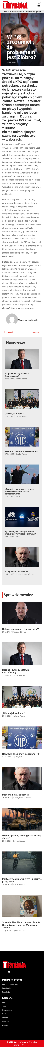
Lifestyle (5, 1021)
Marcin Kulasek (28, 320)
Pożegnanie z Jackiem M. (16, 571)
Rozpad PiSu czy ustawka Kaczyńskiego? (17, 374)
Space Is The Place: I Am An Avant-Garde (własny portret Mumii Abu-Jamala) (21, 925)
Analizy (5, 1025)
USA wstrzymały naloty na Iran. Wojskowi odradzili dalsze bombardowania (19, 491)
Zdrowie (23, 632)
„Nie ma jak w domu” (14, 413)
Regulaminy (6, 988)
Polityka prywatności (10, 984)
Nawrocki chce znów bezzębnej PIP (21, 451)
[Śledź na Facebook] (4, 972)
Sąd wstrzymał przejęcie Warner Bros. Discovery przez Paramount (20, 532)
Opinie (18, 379)
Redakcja (6, 992)
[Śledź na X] (9, 972)
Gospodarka (7, 1010)
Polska (24, 416)
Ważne (24, 379)
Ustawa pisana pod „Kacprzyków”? (20, 629)
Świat (18, 496)
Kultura (18, 416)
